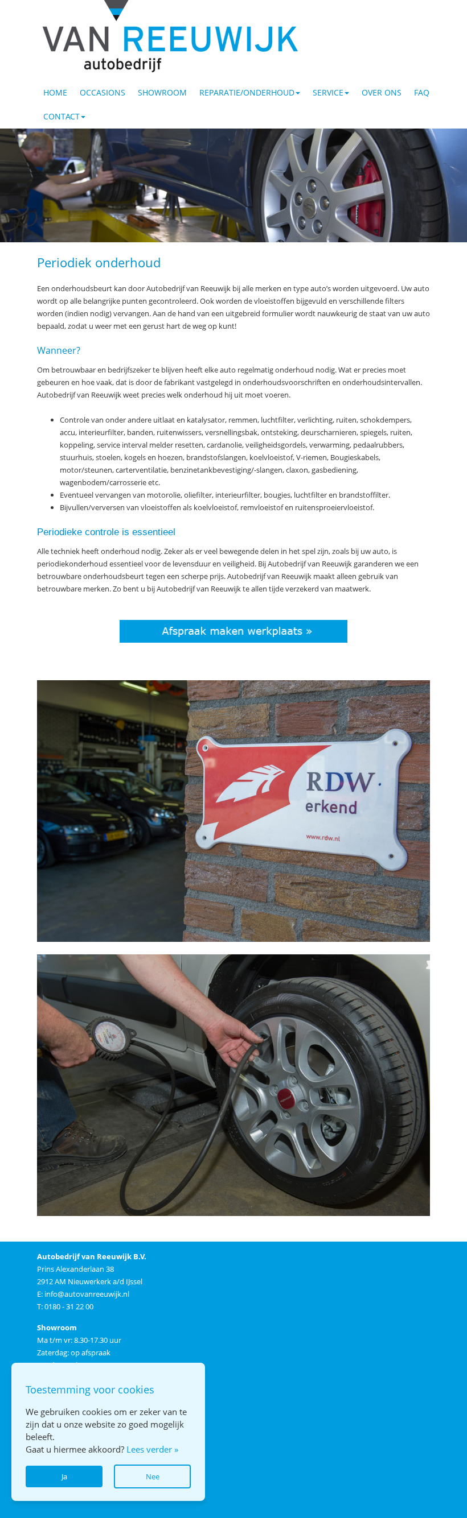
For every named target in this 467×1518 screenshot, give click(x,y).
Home (55, 92)
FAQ (421, 92)
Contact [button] (61, 116)
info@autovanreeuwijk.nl (86, 1294)
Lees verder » (152, 1449)
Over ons (382, 92)
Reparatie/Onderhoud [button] (246, 92)
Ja (64, 1476)
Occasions (102, 92)
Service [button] (328, 92)
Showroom (162, 92)
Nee (152, 1476)
